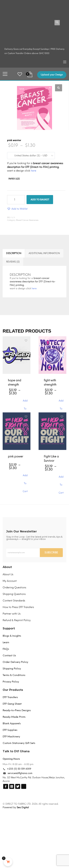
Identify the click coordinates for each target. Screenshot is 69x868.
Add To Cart (25, 402)
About (7, 567)
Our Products (13, 690)
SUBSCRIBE (51, 552)
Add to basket (40, 199)
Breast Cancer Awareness (27, 220)
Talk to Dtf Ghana (16, 751)
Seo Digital (23, 807)
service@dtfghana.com (20, 773)
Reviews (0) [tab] (13, 261)
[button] (58, 87)
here (33, 170)
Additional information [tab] (44, 253)
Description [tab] (13, 253)
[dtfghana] (5, 786)
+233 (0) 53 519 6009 (19, 768)
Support (9, 628)
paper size (14, 179)
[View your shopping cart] (30, 74)
